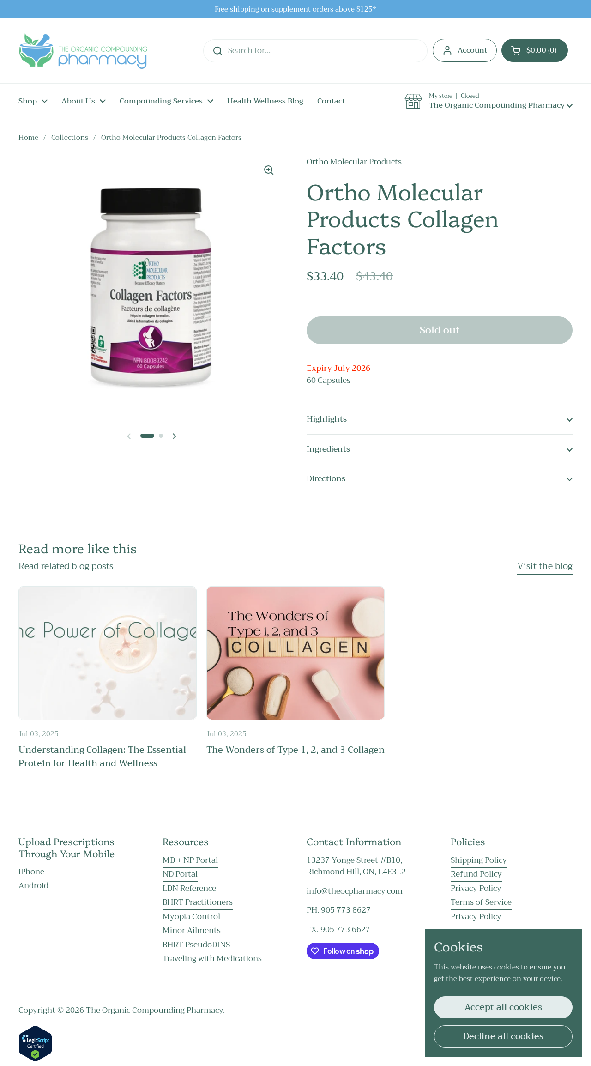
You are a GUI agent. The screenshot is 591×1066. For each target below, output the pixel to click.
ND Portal (180, 874)
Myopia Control (191, 916)
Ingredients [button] (328, 449)
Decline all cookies (503, 1036)
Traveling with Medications (212, 958)
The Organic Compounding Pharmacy (154, 1010)
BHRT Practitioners (198, 902)
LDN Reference (189, 888)
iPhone (31, 871)
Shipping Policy (479, 860)
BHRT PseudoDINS (196, 944)
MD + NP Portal (190, 860)
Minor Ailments (192, 930)
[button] (534, 50)
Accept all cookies (503, 1007)
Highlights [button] (327, 419)
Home (28, 138)
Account (472, 50)
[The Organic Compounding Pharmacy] (82, 50)
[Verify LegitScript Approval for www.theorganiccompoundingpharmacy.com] (35, 1059)
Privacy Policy (476, 888)
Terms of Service (481, 902)
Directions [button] (326, 478)
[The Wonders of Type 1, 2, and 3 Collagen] (295, 653)
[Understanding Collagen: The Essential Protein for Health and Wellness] (107, 653)
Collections (69, 138)
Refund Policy (476, 874)
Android (33, 885)
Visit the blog (545, 566)
